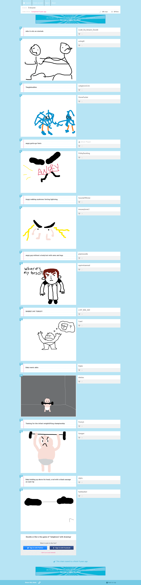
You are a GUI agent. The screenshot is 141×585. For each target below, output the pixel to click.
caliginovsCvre (84, 86)
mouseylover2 (83, 209)
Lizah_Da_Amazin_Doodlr (88, 30)
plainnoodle (83, 254)
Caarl (80, 321)
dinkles (81, 377)
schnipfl (81, 41)
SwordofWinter (84, 198)
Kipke (80, 366)
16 (21, 431)
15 (21, 420)
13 (21, 364)
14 (21, 375)
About (54, 3)
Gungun (81, 433)
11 (21, 308)
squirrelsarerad (84, 265)
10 (21, 263)
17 (21, 476)
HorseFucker (83, 97)
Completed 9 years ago (38, 12)
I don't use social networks (48, 552)
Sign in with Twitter (36, 548)
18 (21, 489)
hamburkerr (82, 491)
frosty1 (81, 422)
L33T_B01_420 (84, 310)
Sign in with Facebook (62, 548)
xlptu (80, 478)
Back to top (112, 582)
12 (21, 319)
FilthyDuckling (84, 153)
